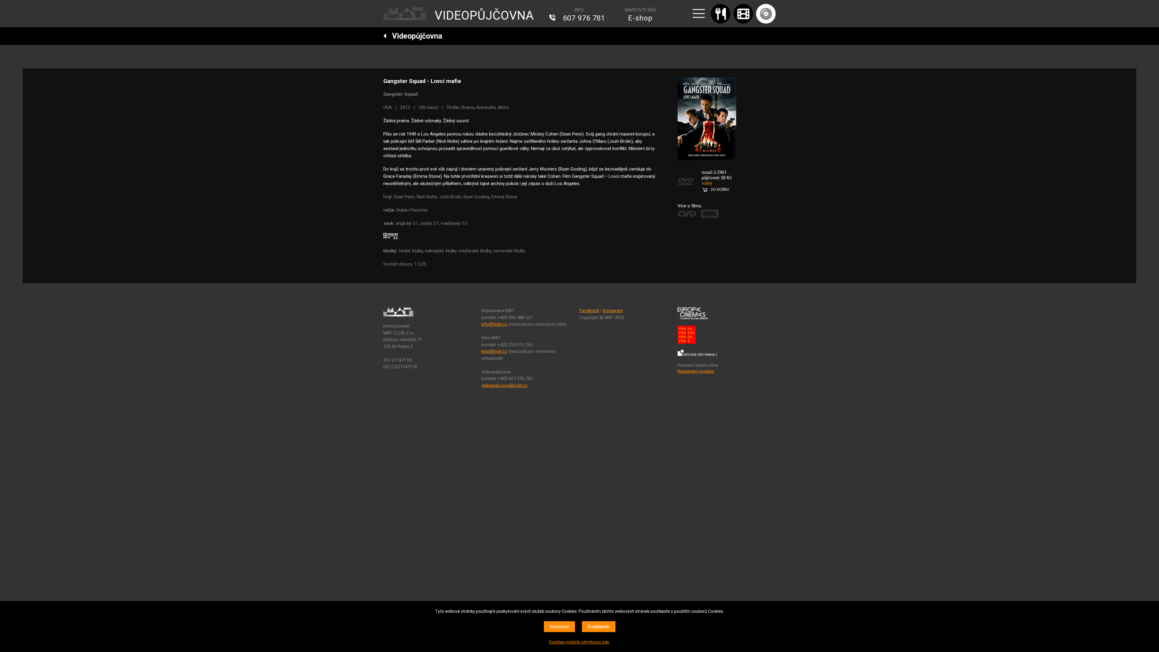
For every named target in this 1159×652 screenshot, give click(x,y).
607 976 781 (584, 18)
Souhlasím (598, 626)
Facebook (589, 310)
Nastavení (559, 626)
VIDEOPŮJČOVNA (484, 15)
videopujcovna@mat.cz (504, 385)
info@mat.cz (494, 324)
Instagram (613, 310)
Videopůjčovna (414, 36)
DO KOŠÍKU (720, 189)
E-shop (640, 18)
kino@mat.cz (494, 351)
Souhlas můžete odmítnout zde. (579, 642)
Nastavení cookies (696, 371)
